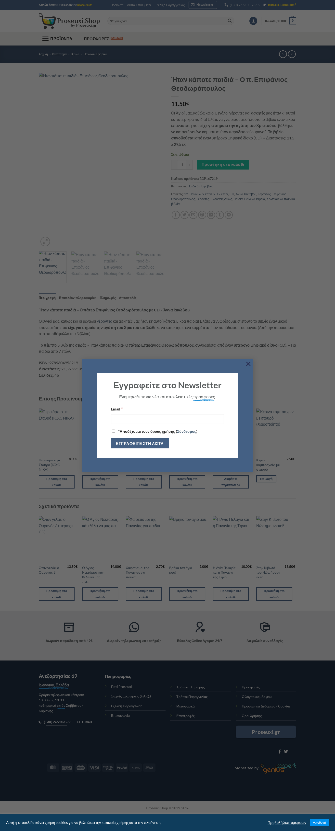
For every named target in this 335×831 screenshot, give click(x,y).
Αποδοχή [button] (319, 822)
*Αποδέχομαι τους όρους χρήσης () (157, 431)
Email (117, 408)
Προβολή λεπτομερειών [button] (287, 822)
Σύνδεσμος (186, 431)
